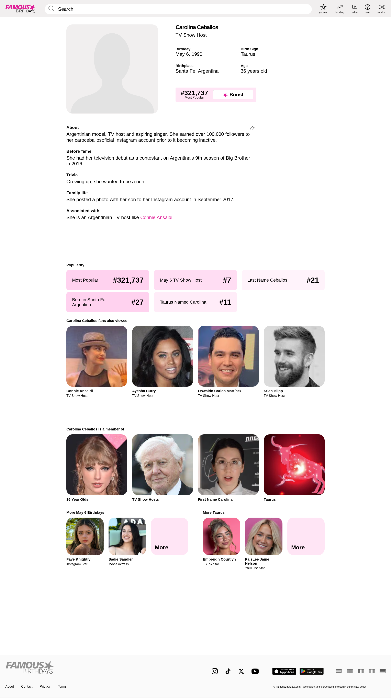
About (9, 686)
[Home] (99, 668)
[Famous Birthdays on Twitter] (241, 671)
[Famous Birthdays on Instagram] (215, 671)
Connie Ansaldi (156, 217)
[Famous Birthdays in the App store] (284, 671)
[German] (383, 671)
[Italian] (372, 671)
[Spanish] (339, 671)
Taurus (248, 54)
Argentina (208, 71)
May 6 (182, 54)
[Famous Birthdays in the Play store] (312, 671)
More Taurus (214, 512)
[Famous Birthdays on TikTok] (228, 671)
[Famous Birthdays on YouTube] (256, 671)
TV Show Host (191, 35)
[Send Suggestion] (252, 129)
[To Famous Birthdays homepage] (20, 8)
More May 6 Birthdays (85, 512)
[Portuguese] (350, 671)
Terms (62, 686)
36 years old (254, 71)
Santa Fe (185, 71)
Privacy (45, 686)
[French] (361, 671)
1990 (197, 54)
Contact (26, 686)
